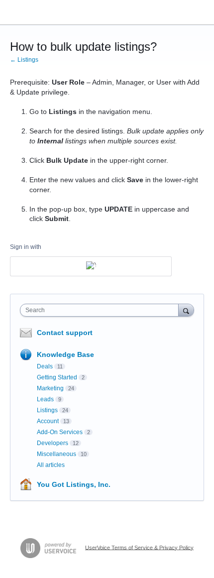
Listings (47, 410)
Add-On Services (60, 432)
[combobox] (101, 310)
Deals (45, 366)
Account (48, 421)
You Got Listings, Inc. (73, 484)
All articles (51, 465)
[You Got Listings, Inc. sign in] (91, 266)
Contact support (65, 332)
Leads (45, 399)
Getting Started (57, 377)
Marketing (50, 388)
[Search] (186, 310)
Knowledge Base (65, 354)
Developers (52, 443)
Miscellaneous (56, 454)
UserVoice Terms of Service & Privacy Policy (139, 547)
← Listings (24, 59)
